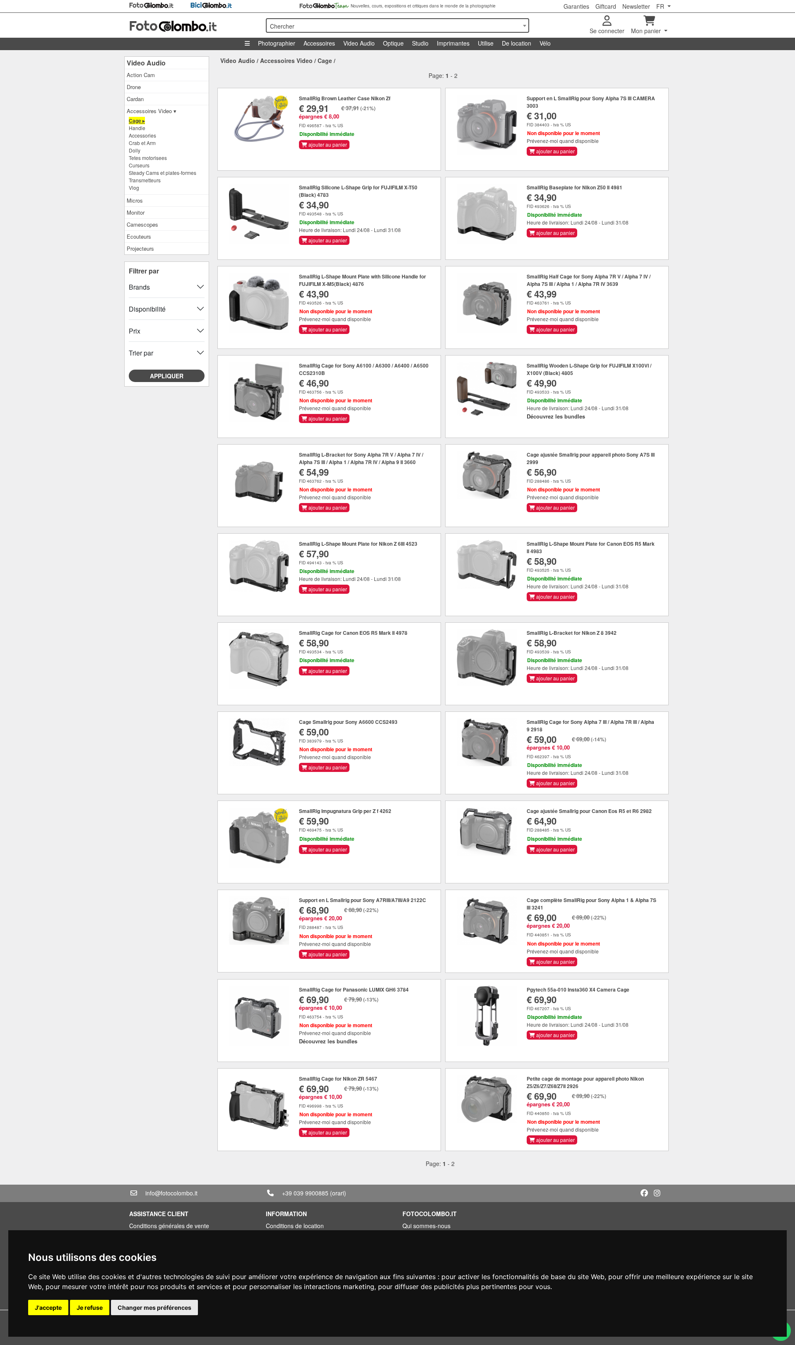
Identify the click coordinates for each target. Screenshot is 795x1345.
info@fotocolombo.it (171, 1193)
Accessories (142, 135)
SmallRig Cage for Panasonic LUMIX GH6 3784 (354, 989)
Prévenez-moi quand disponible (563, 140)
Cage (325, 60)
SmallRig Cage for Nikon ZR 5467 (338, 1078)
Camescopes (142, 224)
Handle (137, 127)
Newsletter (636, 6)
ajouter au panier (327, 144)
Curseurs (139, 165)
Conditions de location (295, 1226)
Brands (139, 287)
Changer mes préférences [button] (154, 1307)
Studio (420, 43)
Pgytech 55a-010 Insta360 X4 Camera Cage (578, 989)
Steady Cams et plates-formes (162, 172)
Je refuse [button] (90, 1307)
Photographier (276, 43)
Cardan (135, 99)
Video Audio (359, 43)
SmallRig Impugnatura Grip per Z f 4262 (345, 811)
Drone (134, 87)
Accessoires (319, 43)
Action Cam (141, 75)
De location (516, 43)
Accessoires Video (286, 60)
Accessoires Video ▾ (151, 111)
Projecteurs (140, 248)
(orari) (338, 1193)
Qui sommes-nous (426, 1226)
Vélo (545, 43)
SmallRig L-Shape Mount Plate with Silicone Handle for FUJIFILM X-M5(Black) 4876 (362, 280)
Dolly (134, 150)
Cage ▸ (137, 120)
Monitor (136, 212)
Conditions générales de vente (169, 1226)
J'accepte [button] (48, 1307)
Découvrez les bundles (556, 416)
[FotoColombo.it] (192, 25)
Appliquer (166, 376)
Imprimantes (453, 43)
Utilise (486, 43)
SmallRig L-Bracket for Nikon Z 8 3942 (572, 632)
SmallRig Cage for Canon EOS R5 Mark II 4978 (353, 632)
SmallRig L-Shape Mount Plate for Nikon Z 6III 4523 (358, 543)
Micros (135, 200)
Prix (134, 331)
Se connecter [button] (607, 31)
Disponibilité (147, 309)
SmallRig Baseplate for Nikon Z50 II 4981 (574, 187)
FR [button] (661, 6)
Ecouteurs (139, 236)
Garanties (576, 6)
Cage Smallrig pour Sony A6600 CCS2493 (348, 722)
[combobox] (397, 25)
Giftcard (605, 6)
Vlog (134, 187)
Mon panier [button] (646, 31)
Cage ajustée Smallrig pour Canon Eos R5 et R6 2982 (589, 811)
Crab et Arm (142, 142)
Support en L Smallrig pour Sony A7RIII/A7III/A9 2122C (362, 900)
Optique (393, 43)
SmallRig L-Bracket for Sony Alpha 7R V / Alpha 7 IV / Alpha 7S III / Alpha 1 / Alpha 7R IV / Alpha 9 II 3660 (361, 458)
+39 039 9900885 (305, 1193)
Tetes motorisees (148, 157)
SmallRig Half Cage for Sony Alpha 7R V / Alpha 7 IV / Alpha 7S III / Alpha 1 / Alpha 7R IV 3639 (588, 280)
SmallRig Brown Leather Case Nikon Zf (344, 98)
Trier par (141, 353)
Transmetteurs (145, 180)
